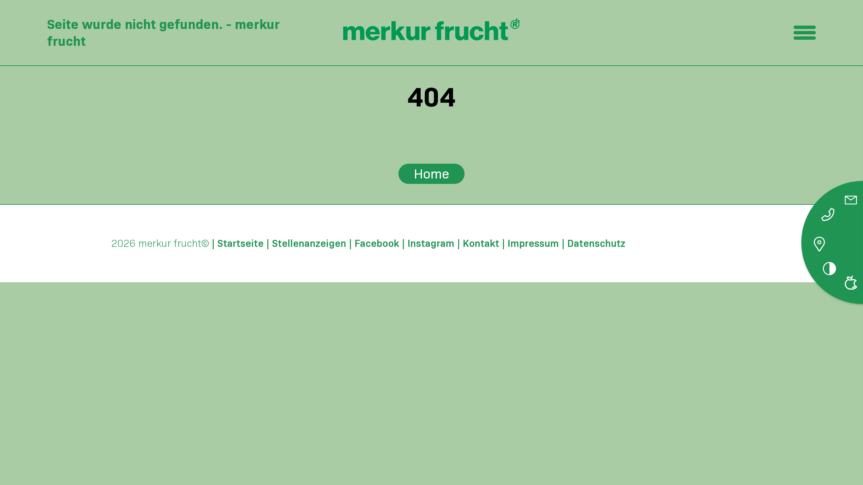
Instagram (431, 243)
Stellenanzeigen (309, 243)
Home (431, 173)
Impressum (533, 243)
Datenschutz (596, 243)
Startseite (240, 243)
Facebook (377, 243)
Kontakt (481, 243)
